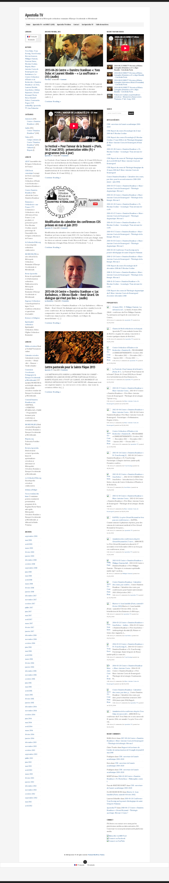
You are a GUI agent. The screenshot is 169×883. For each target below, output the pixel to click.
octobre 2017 (30, 604)
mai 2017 (28, 615)
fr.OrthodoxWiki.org (33, 242)
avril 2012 (28, 806)
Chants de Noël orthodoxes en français (127, 329)
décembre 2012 (30, 786)
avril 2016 (28, 655)
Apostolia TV (34, 15)
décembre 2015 (30, 671)
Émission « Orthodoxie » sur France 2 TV (31, 204)
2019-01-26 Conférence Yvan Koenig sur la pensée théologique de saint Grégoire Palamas (125, 801)
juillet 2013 (29, 758)
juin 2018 (28, 572)
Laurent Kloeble (31, 87)
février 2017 (29, 627)
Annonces (29, 119)
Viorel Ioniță (36, 54)
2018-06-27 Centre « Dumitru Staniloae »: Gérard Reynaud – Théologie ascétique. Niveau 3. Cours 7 (125, 810)
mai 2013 (28, 766)
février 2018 (29, 588)
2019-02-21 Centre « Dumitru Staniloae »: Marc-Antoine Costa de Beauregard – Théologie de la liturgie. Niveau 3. (125, 197)
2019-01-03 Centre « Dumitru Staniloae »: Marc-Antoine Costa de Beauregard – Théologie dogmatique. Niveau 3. (125, 243)
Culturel (30, 148)
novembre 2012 (31, 790)
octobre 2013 (30, 750)
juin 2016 (28, 647)
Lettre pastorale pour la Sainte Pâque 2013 (70, 367)
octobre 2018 (30, 564)
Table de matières (102, 24)
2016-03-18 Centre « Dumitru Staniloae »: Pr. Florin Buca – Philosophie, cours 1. (125, 779)
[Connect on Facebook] (116, 838)
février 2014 (29, 734)
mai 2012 (28, 802)
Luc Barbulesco (49, 301)
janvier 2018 (29, 592)
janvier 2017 (29, 631)
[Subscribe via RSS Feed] (116, 836)
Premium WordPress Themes (96, 855)
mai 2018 (28, 576)
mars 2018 (29, 584)
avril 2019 (28, 544)
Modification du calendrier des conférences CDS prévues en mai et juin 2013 (72, 223)
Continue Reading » (53, 101)
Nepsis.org (29, 439)
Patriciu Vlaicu (30, 61)
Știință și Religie (31, 490)
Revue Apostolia (31, 274)
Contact (76, 24)
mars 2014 (29, 730)
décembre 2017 (30, 596)
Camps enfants (33, 140)
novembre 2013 (31, 746)
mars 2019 (29, 548)
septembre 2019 (31, 536)
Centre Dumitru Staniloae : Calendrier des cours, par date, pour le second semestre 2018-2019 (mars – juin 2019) (125, 179)
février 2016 (29, 663)
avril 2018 (28, 580)
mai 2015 (28, 687)
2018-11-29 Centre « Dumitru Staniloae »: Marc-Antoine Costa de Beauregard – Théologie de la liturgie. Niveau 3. (125, 275)
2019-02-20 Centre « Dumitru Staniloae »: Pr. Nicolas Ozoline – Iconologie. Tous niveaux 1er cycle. (124, 206)
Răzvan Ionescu (31, 56)
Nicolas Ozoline (31, 64)
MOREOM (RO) (31, 424)
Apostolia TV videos (64, 24)
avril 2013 (28, 770)
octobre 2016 (30, 643)
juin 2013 (28, 762)
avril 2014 (28, 726)
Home (28, 24)
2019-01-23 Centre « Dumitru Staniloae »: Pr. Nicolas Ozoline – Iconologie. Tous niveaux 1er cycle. (124, 225)
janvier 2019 (29, 556)
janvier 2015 (29, 703)
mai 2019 (28, 540)
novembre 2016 (31, 639)
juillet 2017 (29, 608)
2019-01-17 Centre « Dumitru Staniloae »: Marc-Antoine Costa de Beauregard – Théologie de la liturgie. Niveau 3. (125, 234)
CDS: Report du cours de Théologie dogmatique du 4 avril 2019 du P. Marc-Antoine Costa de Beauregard (125, 161)
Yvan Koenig (128, 466)
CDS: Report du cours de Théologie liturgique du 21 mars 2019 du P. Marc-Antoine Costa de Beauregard (125, 170)
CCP (32, 103)
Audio (27, 128)
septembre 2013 (31, 754)
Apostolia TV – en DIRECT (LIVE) (44, 24)
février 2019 (29, 552)
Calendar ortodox (32, 355)
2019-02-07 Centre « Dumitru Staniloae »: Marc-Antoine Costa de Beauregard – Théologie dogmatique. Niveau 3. (125, 216)
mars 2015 (29, 695)
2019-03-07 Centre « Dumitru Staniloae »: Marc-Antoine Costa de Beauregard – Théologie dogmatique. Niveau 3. (125, 188)
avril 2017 (28, 619)
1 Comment (63, 79)
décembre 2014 (31, 707)
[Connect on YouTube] (116, 841)
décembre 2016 (31, 635)
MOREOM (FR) (30, 254)
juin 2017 (28, 612)
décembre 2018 (30, 560)
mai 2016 (28, 651)
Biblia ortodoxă (31, 346)
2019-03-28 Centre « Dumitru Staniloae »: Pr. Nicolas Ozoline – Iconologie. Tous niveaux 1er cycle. (124, 151)
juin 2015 (28, 683)
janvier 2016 (29, 667)
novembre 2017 (31, 600)
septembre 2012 (31, 798)
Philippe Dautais (31, 59)
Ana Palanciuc (33, 108)
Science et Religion (32, 318)
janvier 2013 (29, 782)
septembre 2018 (31, 568)
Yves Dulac (48, 79)
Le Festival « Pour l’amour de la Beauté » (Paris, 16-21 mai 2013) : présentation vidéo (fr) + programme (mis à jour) (73, 149)
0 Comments (64, 156)
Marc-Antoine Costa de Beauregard (31, 69)
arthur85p (29, 106)
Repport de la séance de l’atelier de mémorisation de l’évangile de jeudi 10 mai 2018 (125, 750)
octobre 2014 (30, 715)
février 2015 (29, 699)
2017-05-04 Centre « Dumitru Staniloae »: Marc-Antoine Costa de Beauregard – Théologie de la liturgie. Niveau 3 (125, 741)
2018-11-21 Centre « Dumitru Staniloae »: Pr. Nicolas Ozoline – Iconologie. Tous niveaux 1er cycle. (124, 284)
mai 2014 (28, 722)
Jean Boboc (29, 90)
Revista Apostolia (31, 448)
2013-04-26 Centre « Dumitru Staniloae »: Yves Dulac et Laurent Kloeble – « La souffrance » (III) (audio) (72, 73)
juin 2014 (28, 719)
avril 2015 (28, 691)
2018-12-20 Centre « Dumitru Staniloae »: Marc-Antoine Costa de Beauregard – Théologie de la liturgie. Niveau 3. (125, 259)
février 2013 (29, 778)
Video (27, 137)
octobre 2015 (30, 679)
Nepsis (28, 67)
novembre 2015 (31, 675)
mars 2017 (29, 623)
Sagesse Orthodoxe (32, 301)
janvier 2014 (29, 738)
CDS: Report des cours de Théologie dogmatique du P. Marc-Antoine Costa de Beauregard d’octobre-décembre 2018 (125, 293)
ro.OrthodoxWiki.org (33, 478)
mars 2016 (29, 659)
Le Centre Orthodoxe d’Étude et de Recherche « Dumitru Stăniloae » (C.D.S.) (33, 79)
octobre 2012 (30, 794)
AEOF (27, 161)
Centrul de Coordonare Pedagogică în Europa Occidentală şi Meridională (32, 375)
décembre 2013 (30, 742)
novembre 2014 (31, 711)
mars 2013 (29, 774)
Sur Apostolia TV (87, 24)
